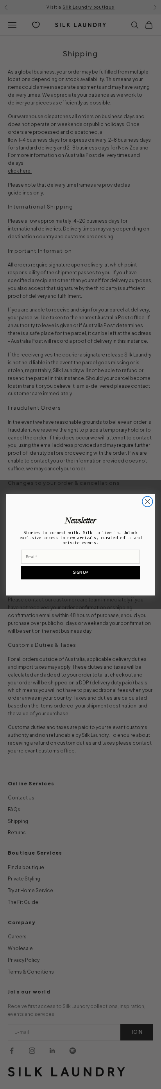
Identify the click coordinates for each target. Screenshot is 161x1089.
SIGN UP (80, 572)
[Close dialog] (147, 501)
